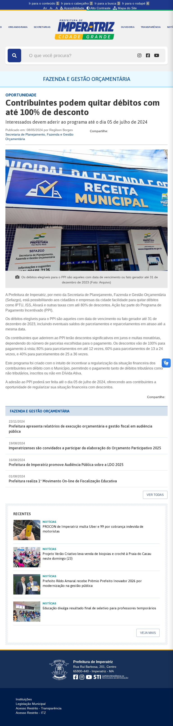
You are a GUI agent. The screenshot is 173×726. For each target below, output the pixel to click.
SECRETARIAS (42, 27)
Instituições (24, 699)
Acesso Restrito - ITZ (31, 713)
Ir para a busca (107, 3)
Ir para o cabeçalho (76, 3)
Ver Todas (155, 495)
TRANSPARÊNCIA (151, 27)
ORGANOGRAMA (17, 27)
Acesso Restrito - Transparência (38, 708)
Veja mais (148, 633)
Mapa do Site (127, 8)
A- (51, 8)
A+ (45, 8)
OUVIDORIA (127, 27)
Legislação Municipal (31, 704)
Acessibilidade (73, 8)
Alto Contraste (100, 8)
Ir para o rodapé (135, 3)
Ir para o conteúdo (44, 3)
